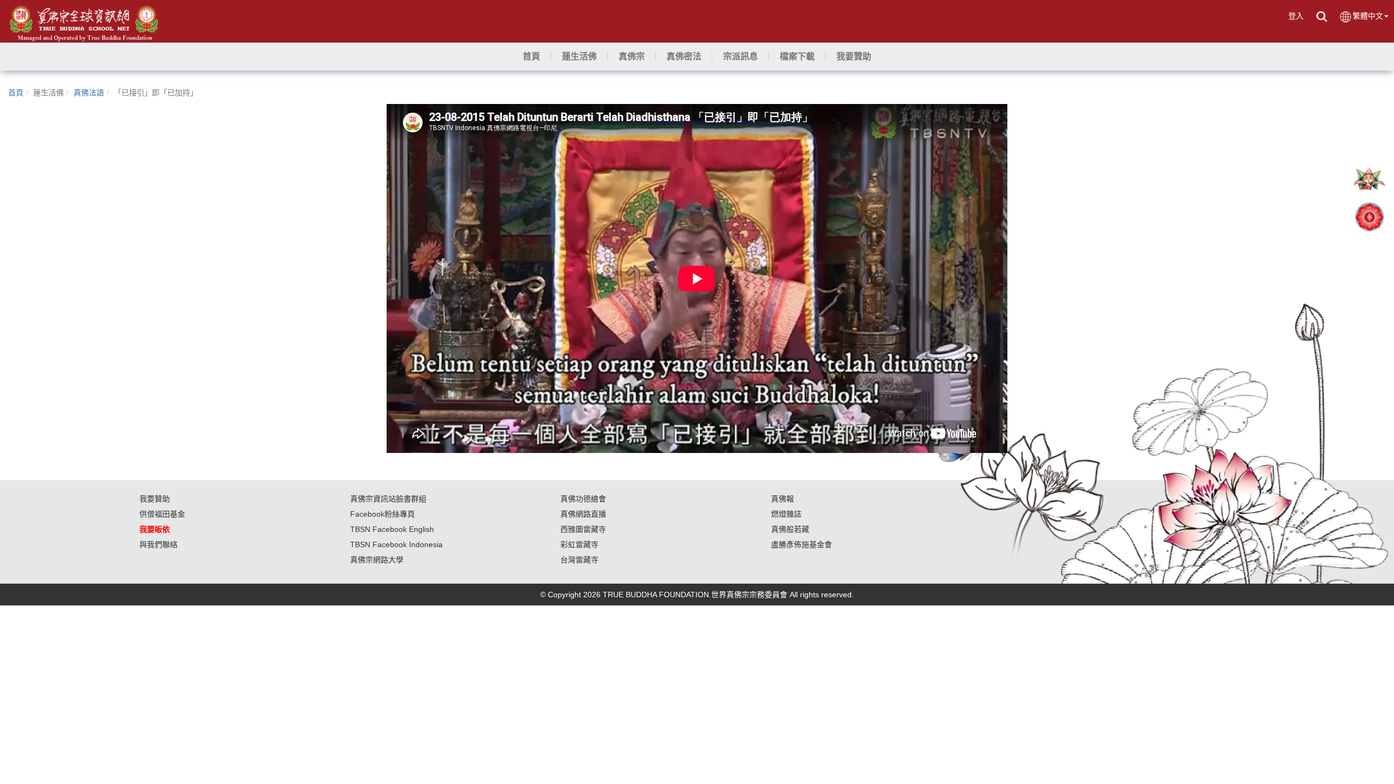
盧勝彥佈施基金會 (801, 544)
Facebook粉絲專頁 (382, 514)
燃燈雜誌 (786, 514)
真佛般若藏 (790, 529)
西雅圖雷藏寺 (583, 529)
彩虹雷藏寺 (579, 544)
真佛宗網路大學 (376, 559)
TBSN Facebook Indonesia (396, 544)
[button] (579, 56)
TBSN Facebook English (392, 529)
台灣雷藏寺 (579, 559)
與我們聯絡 (158, 544)
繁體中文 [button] (1368, 15)
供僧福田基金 (162, 514)
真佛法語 (89, 92)
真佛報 (782, 498)
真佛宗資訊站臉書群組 (388, 498)
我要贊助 (154, 498)
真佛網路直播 (583, 514)
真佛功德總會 (583, 498)
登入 (1296, 15)
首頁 (15, 92)
